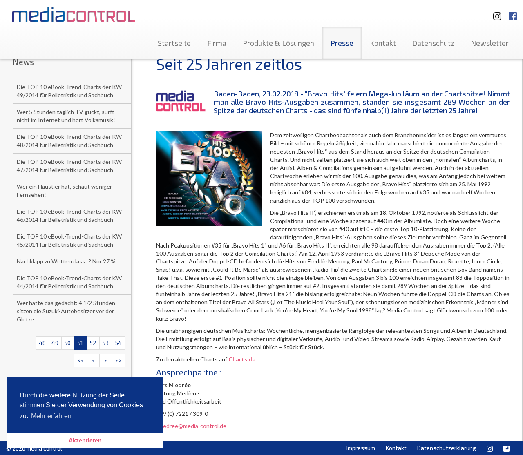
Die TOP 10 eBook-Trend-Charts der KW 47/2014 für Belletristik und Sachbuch (69, 165)
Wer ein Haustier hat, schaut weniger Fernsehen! (64, 190)
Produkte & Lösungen (278, 42)
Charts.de (241, 359)
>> (118, 360)
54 (118, 342)
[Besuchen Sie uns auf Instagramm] (495, 12)
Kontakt (383, 42)
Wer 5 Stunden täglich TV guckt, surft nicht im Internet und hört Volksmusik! (66, 115)
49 (54, 342)
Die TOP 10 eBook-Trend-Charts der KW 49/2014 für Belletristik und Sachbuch (69, 90)
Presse (342, 42)
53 (106, 342)
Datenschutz (433, 42)
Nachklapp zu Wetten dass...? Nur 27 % (66, 261)
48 (42, 342)
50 (68, 342)
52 (93, 342)
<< (80, 360)
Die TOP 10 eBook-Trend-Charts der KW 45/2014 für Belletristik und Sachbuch (69, 240)
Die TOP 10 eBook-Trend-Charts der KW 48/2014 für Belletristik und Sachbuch (69, 140)
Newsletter (490, 42)
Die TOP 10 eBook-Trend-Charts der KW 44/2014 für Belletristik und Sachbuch (69, 282)
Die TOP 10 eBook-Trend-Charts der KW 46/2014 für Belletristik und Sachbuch (69, 215)
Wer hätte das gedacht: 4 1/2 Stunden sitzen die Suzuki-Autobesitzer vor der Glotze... (66, 311)
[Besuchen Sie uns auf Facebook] (513, 12)
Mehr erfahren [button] (51, 416)
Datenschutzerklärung (446, 447)
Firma (216, 42)
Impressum (360, 447)
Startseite (174, 42)
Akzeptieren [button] (85, 440)
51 (80, 342)
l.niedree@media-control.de (191, 425)
